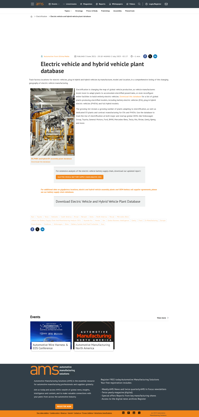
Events (54, 4)
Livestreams (71, 4)
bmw (67, 224)
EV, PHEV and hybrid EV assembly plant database (51, 158)
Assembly (117, 11)
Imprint (70, 413)
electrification (36, 224)
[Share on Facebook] (145, 56)
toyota (39, 217)
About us (64, 413)
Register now (64, 406)
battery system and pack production (84, 224)
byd (32, 217)
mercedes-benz (123, 217)
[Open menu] (32, 4)
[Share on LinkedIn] (155, 56)
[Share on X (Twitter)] (150, 56)
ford (140, 220)
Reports (102, 4)
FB (129, 413)
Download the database (40, 162)
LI (124, 413)
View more (161, 318)
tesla (47, 217)
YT (134, 413)
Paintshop (105, 11)
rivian (76, 217)
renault (84, 217)
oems (91, 217)
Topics (67, 11)
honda (97, 220)
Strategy (79, 11)
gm (104, 220)
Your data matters (43, 413)
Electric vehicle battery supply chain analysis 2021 (80, 177)
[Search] (139, 4)
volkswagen (58, 224)
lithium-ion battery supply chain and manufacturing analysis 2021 (56, 220)
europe (162, 220)
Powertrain (130, 11)
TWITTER (140, 413)
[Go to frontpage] (40, 4)
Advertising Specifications (103, 413)
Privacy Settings (87, 413)
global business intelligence (118, 220)
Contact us (77, 413)
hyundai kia (88, 220)
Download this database (130, 96)
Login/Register (155, 4)
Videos (132, 4)
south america (66, 217)
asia (102, 224)
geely (134, 220)
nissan (112, 217)
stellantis (54, 217)
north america (101, 217)
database (47, 224)
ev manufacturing (151, 220)
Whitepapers (117, 4)
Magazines (87, 4)
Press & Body (92, 11)
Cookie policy (55, 413)
